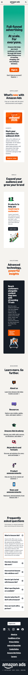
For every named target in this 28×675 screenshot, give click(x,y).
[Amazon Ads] (14, 2)
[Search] (26, 2)
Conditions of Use (14, 638)
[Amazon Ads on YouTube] (18, 629)
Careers (14, 657)
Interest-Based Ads (14, 645)
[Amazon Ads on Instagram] (13, 629)
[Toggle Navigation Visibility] (2, 2)
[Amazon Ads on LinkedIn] (4, 629)
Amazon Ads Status (14, 653)
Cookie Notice (14, 649)
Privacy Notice (14, 642)
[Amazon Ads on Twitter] (9, 629)
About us (14, 634)
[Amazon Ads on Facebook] (22, 629)
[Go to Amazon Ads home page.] (14, 666)
